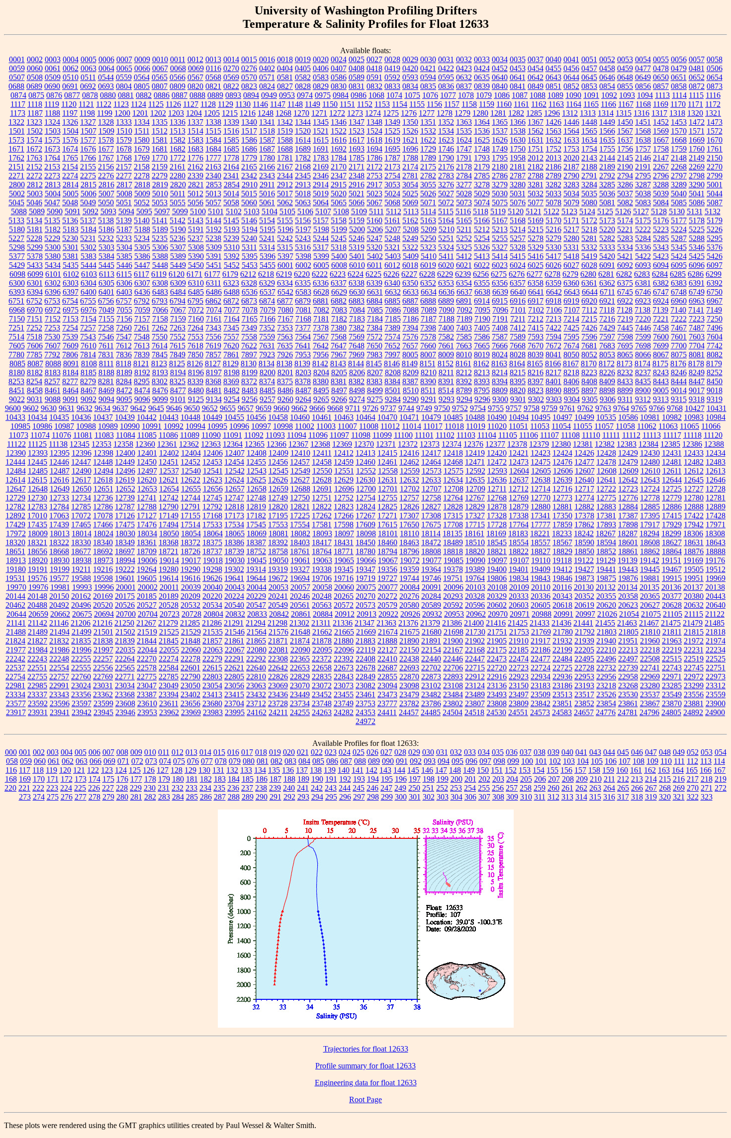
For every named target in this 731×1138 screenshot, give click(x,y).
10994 (195, 426)
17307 (409, 515)
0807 (160, 86)
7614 (160, 345)
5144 (213, 220)
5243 (303, 238)
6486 (214, 292)
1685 (231, 149)
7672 (553, 345)
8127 (213, 363)
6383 (679, 283)
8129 (231, 363)
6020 (446, 265)
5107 (323, 211)
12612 (694, 471)
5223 (661, 229)
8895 (571, 390)
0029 (410, 59)
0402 (267, 68)
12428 (606, 453)
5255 (500, 238)
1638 (643, 140)
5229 (52, 238)
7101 (518, 310)
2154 (70, 167)
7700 (679, 345)
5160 (374, 220)
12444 (15, 462)
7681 (589, 345)
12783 (37, 506)
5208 (411, 229)
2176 (446, 167)
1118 (34, 104)
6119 (159, 274)
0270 (231, 68)
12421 (519, 453)
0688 (16, 86)
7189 (464, 319)
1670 (715, 140)
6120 (176, 274)
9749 (424, 408)
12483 (716, 462)
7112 (589, 310)
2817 (124, 184)
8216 (536, 372)
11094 (296, 435)
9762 (585, 408)
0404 (285, 68)
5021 (357, 193)
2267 (661, 167)
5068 (392, 202)
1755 (607, 149)
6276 (517, 274)
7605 (17, 345)
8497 (339, 390)
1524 (374, 131)
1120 (69, 104)
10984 (716, 417)
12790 (169, 506)
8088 (53, 363)
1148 (295, 104)
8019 (482, 354)
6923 (643, 301)
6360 (571, 283)
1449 (607, 122)
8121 (141, 363)
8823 (536, 390)
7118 (607, 310)
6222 (320, 274)
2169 (321, 167)
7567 (321, 336)
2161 (177, 167)
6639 (500, 292)
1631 (536, 140)
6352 (428, 283)
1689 (303, 149)
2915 (339, 184)
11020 (497, 426)
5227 (16, 238)
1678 (124, 149)
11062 (646, 426)
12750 (300, 497)
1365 (500, 122)
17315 (453, 515)
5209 (429, 229)
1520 (303, 131)
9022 (17, 399)
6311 (213, 283)
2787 (518, 175)
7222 (679, 319)
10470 (387, 417)
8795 (482, 390)
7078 (250, 310)
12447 (81, 462)
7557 (231, 336)
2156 (106, 167)
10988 (86, 426)
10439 (125, 417)
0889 (215, 95)
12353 (101, 444)
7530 (52, 336)
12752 (344, 497)
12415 (387, 453)
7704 (697, 345)
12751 (322, 497)
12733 (59, 497)
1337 (195, 122)
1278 (445, 113)
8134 (266, 363)
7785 (34, 354)
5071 (428, 202)
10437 (103, 417)
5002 (17, 193)
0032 (464, 59)
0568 (213, 77)
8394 (500, 381)
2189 (607, 167)
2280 (177, 175)
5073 (464, 202)
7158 (160, 319)
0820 (195, 86)
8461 (53, 390)
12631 (387, 480)
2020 (571, 158)
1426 (553, 122)
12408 (257, 453)
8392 (464, 381)
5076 (518, 202)
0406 (321, 68)
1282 (516, 113)
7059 (142, 310)
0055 (661, 59)
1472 (697, 122)
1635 (607, 140)
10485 (453, 417)
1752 (553, 149)
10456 (256, 417)
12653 (147, 489)
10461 (322, 417)
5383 (88, 256)
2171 (357, 167)
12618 (103, 480)
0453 (518, 68)
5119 (498, 211)
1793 (482, 158)
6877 (285, 301)
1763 (34, 158)
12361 (167, 444)
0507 (17, 77)
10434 (37, 417)
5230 (70, 238)
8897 (589, 390)
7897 (249, 354)
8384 (392, 381)
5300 (53, 247)
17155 (190, 515)
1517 (249, 131)
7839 (142, 354)
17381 (606, 515)
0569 (231, 77)
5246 (357, 238)
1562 (536, 131)
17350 (562, 515)
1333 (124, 122)
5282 (607, 238)
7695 (625, 345)
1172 (713, 104)
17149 (169, 515)
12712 (519, 489)
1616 (339, 140)
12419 (475, 453)
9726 (370, 408)
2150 (715, 158)
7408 (500, 328)
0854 (607, 86)
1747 (464, 149)
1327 (88, 122)
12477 (584, 462)
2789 (553, 175)
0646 (607, 77)
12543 (257, 471)
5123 (569, 211)
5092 (90, 211)
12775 (606, 497)
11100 (403, 435)
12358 (123, 444)
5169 (536, 220)
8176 (678, 363)
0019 (303, 59)
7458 (661, 328)
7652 (392, 345)
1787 (392, 158)
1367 (536, 122)
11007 (347, 426)
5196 (285, 229)
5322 (410, 247)
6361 (589, 283)
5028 (464, 193)
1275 (391, 113)
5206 (375, 229)
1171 (695, 104)
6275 (499, 274)
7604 (715, 336)
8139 (302, 363)
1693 (357, 149)
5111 (376, 211)
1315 (624, 113)
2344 (285, 175)
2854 (232, 184)
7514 (16, 336)
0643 (553, 77)
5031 (518, 193)
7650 (374, 345)
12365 (255, 444)
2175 (428, 167)
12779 (672, 497)
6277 (535, 274)
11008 (368, 426)
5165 (464, 220)
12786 (103, 506)
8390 (428, 381)
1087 (520, 95)
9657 (246, 408)
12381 (583, 444)
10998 (283, 426)
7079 (267, 310)
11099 (382, 435)
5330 (553, 247)
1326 (70, 122)
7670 (536, 345)
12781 (716, 497)
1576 (70, 140)
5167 (500, 220)
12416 (409, 453)
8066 (643, 354)
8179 (714, 363)
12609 (629, 471)
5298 (17, 247)
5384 (106, 256)
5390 (196, 256)
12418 (453, 453)
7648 (357, 345)
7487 (697, 328)
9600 (13, 408)
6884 (374, 301)
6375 (625, 283)
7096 (500, 310)
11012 (390, 426)
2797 (679, 175)
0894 (251, 95)
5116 (463, 211)
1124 (138, 104)
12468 (453, 462)
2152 (34, 167)
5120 (516, 211)
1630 (518, 140)
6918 (553, 301)
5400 (339, 256)
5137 (88, 220)
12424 (562, 453)
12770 (540, 497)
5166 (482, 220)
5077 (536, 202)
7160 (196, 319)
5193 (232, 229)
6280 (588, 274)
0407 (339, 68)
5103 (252, 211)
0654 (715, 77)
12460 (365, 462)
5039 (661, 193)
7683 (607, 345)
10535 (606, 417)
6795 (195, 301)
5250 (428, 238)
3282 (553, 184)
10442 (147, 417)
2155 (88, 167)
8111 (106, 363)
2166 (267, 167)
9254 (232, 399)
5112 (393, 211)
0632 (464, 77)
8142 (320, 363)
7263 (177, 328)
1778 (231, 158)
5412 (464, 256)
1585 (231, 140)
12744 (190, 497)
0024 (339, 59)
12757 (409, 497)
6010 (357, 265)
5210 (447, 229)
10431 (717, 408)
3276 (446, 184)
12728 (716, 489)
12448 (103, 462)
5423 (661, 256)
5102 (234, 211)
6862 (213, 301)
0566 (177, 77)
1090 (573, 95)
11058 (625, 426)
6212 (248, 274)
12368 (320, 444)
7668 (518, 345)
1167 (626, 104)
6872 (231, 301)
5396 (267, 256)
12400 (125, 453)
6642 (554, 292)
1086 (502, 95)
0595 (446, 77)
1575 (52, 140)
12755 (387, 497)
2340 (213, 175)
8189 (124, 372)
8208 (393, 372)
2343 (267, 175)
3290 (697, 184)
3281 (536, 184)
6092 (625, 265)
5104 (269, 211)
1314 (606, 113)
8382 (357, 381)
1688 (285, 149)
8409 (607, 381)
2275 (88, 175)
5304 (124, 247)
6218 (266, 274)
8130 (249, 363)
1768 (124, 158)
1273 (355, 113)
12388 (714, 444)
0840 (500, 86)
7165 (250, 319)
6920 (589, 301)
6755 (88, 301)
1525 (392, 131)
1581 (160, 140)
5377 (17, 256)
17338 (519, 515)
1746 (446, 149)
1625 (482, 140)
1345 (321, 122)
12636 (497, 480)
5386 (142, 256)
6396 (53, 292)
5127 (641, 211)
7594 (553, 336)
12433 (694, 453)
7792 (52, 354)
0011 (177, 59)
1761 (715, 149)
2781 (410, 175)
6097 (715, 265)
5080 (589, 202)
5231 (88, 238)
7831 (106, 354)
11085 (147, 435)
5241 (267, 238)
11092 (254, 435)
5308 (196, 247)
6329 (267, 283)
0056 (679, 59)
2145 (625, 158)
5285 (661, 238)
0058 (715, 59)
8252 (715, 372)
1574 (34, 140)
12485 (38, 471)
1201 (140, 113)
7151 (35, 319)
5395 (250, 256)
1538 (518, 131)
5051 (124, 202)
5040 (679, 193)
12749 (278, 497)
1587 (267, 140)
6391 (697, 283)
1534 (446, 131)
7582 (446, 336)
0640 (500, 77)
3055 (428, 184)
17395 (650, 515)
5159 (357, 220)
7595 (571, 336)
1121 (86, 104)
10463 (344, 417)
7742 (715, 345)
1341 (267, 122)
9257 (267, 399)
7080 (285, 310)
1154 (399, 104)
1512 (160, 131)
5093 (108, 211)
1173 (17, 113)
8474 (142, 390)
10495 (540, 417)
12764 (453, 497)
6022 (482, 265)
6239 (463, 274)
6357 (518, 283)
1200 (122, 113)
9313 (661, 399)
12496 (125, 471)
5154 (267, 220)
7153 (71, 319)
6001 (285, 265)
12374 (451, 444)
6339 (374, 283)
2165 (249, 167)
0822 (231, 86)
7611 (106, 345)
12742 (169, 497)
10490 (497, 417)
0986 (358, 95)
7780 (16, 354)
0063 (88, 68)
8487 (303, 390)
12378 (517, 444)
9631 (67, 408)
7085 (375, 310)
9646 (174, 408)
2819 (160, 184)
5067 (374, 202)
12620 (147, 480)
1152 (364, 104)
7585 (464, 336)
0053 (625, 59)
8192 (142, 372)
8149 (410, 363)
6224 (356, 274)
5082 (625, 202)
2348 (357, 175)
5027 (446, 193)
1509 (106, 131)
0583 (321, 77)
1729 (428, 149)
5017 (285, 193)
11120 (713, 435)
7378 (321, 328)
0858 (679, 86)
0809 (177, 86)
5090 (55, 211)
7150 (17, 319)
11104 (486, 435)
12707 (432, 489)
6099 (35, 274)
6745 (625, 292)
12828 (453, 506)
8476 (160, 390)
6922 (625, 301)
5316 (303, 247)
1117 (17, 104)
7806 (70, 354)
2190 (625, 167)
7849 (177, 354)
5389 (178, 256)
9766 (657, 408)
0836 (446, 86)
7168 (303, 319)
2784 (464, 175)
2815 (88, 184)
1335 (160, 122)
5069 (410, 202)
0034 (500, 59)
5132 (713, 211)
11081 (82, 435)
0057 (697, 59)
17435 (37, 524)
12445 (37, 462)
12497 (147, 471)
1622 (428, 140)
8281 (106, 381)
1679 (142, 149)
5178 (697, 220)
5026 (428, 193)
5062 (285, 202)
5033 (553, 193)
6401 (106, 292)
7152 (53, 319)
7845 (160, 354)
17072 (81, 515)
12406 (213, 453)
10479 (431, 417)
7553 (195, 336)
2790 (571, 175)
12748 (256, 497)
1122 (103, 104)
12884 (628, 506)
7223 (697, 319)
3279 (500, 184)
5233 (124, 238)
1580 (142, 140)
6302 (53, 283)
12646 (716, 480)
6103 (89, 274)
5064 (321, 202)
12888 (694, 506)
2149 (697, 158)
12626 (278, 480)
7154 (88, 319)
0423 (464, 68)
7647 (339, 345)
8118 (123, 363)
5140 (142, 220)
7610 (88, 345)
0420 (410, 68)
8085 (17, 363)
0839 (482, 86)
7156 (124, 319)
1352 (446, 122)
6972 (53, 310)
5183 (71, 229)
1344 (303, 122)
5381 (71, 256)
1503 (53, 131)
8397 (536, 381)
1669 (697, 140)
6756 (106, 301)
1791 (464, 158)
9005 (661, 390)
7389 (392, 328)
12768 (497, 497)
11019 (475, 426)
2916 (357, 184)
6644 (590, 292)
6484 (178, 292)
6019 (428, 265)
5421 (625, 256)
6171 (194, 274)
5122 (551, 211)
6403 (124, 292)
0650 (661, 77)
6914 (482, 301)
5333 (607, 247)
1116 (713, 95)
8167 (571, 363)
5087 (715, 202)
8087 (35, 363)
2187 (571, 167)
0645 (589, 77)
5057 (213, 202)
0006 (106, 59)
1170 (678, 104)
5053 (160, 202)
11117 (672, 435)
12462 (409, 462)
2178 (464, 167)
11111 (611, 435)
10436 (81, 417)
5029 (482, 193)
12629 (344, 480)
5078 (553, 202)
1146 (260, 104)
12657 (235, 489)
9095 (124, 399)
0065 (124, 68)
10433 (15, 417)
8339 (195, 381)
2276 (106, 175)
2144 (607, 158)
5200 (357, 229)
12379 (539, 444)
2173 (392, 167)
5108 (341, 211)
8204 (321, 372)
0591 (374, 77)
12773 (562, 497)
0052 (607, 59)
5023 (374, 193)
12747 (234, 497)
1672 (34, 149)
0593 (410, 77)
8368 (213, 381)
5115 (446, 211)
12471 (475, 462)
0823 (249, 86)
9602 (31, 408)
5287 (679, 238)
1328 (106, 122)
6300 (17, 283)
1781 (285, 158)
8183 (53, 372)
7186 (411, 319)
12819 (256, 506)
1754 (589, 149)
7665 (482, 345)
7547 (124, 336)
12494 (103, 471)
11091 (232, 435)
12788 (147, 506)
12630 (365, 480)
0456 (571, 68)
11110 (591, 435)
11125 (37, 444)
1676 (88, 149)
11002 (304, 426)
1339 (231, 122)
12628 (322, 480)
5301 (71, 247)
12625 (256, 480)
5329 (536, 247)
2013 (553, 158)
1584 (213, 140)
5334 (625, 247)
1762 (16, 158)
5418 (571, 256)
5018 (303, 193)
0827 (285, 86)
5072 (446, 202)
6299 (714, 274)
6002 (303, 265)
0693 (106, 86)
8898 (607, 390)
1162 (539, 104)
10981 (650, 417)
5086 (697, 202)
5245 (339, 238)
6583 (303, 292)
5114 (428, 211)
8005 (410, 354)
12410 (300, 453)
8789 (464, 390)
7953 (303, 354)
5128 (659, 211)
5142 (177, 220)
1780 (267, 158)
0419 (392, 68)
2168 (303, 167)
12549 (300, 471)
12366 (276, 444)
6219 (284, 274)
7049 (106, 310)
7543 (88, 336)
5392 (232, 256)
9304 (572, 399)
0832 (374, 86)
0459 (625, 68)
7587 (500, 336)
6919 (571, 301)
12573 (432, 471)
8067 (661, 354)
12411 (322, 453)
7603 (697, 336)
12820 (278, 506)
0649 (643, 77)
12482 (694, 462)
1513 (177, 131)
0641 (518, 77)
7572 (374, 336)
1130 (243, 104)
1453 (679, 122)
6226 (391, 274)
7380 (339, 328)
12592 (475, 471)
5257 (518, 238)
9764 (621, 408)
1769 (142, 158)
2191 (643, 167)
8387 (410, 381)
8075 (679, 354)
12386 (692, 444)
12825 (387, 506)
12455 (256, 462)
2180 (500, 167)
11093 (275, 435)
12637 (519, 480)
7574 (392, 336)
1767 (106, 158)
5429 (17, 265)
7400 (446, 328)
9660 (281, 408)
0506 (715, 68)
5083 (643, 202)
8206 (357, 372)
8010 (464, 354)
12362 (189, 444)
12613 (716, 471)
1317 (659, 113)
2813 (53, 184)
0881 (126, 95)
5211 (464, 229)
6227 (409, 274)
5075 (500, 202)
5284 (643, 238)
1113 (662, 95)
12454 (234, 462)
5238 (213, 238)
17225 (300, 515)
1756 (625, 149)
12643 (650, 480)
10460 (300, 417)
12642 (628, 480)
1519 (285, 131)
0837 (464, 86)
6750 (715, 292)
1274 (373, 113)
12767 (475, 497)
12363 (211, 444)
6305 (106, 283)
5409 (411, 256)
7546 (106, 336)
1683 (195, 149)
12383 (627, 444)
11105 (507, 435)
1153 (382, 104)
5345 (679, 247)
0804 (124, 86)
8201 (285, 372)
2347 (339, 175)
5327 (500, 247)
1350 (410, 122)
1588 (285, 140)
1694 (374, 149)
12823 (344, 506)
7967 (339, 354)
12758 (431, 497)
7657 (410, 345)
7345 (231, 328)
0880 (108, 95)
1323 (34, 122)
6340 (392, 283)
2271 (16, 175)
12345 (80, 444)
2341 (231, 175)
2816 (106, 184)
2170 (339, 167)
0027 (374, 59)
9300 (500, 399)
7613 (142, 345)
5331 (571, 247)
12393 (38, 453)
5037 (625, 193)
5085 (679, 202)
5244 (321, 238)
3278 (482, 184)
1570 (679, 131)
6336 (321, 283)
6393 (17, 292)
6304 (88, 283)
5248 (392, 238)
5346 (697, 247)
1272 (337, 113)
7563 (285, 336)
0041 (571, 59)
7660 (428, 345)
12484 (16, 471)
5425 (697, 256)
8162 (481, 363)
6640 (518, 292)
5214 (518, 229)
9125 (196, 399)
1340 (249, 122)
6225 (373, 274)
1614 (303, 140)
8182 (35, 372)
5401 (357, 256)
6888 (428, 301)
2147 (661, 158)
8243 (661, 372)
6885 (392, 301)
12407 (235, 453)
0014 (231, 59)
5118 (480, 211)
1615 (321, 140)
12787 (125, 506)
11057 (604, 426)
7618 (195, 345)
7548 (142, 336)
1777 (213, 158)
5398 (303, 256)
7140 (678, 310)
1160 (504, 104)
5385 (124, 256)
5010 (160, 193)
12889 (716, 506)
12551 (344, 471)
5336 (643, 247)
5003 (35, 193)
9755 (496, 408)
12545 (278, 471)
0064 (106, 68)
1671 (16, 149)
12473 (519, 462)
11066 (711, 426)
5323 (428, 247)
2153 (52, 167)
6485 (196, 292)
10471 (409, 417)
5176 (661, 220)
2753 (374, 175)
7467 (679, 328)
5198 (321, 229)
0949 (269, 95)
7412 (518, 328)
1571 (697, 131)
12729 (15, 497)
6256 (481, 274)
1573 (16, 140)
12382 (605, 444)
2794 (625, 175)
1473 (715, 122)
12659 (278, 489)
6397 (71, 292)
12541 (213, 471)
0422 (446, 68)
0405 (303, 68)
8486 (285, 390)
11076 (61, 435)
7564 (303, 336)
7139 (660, 310)
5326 (482, 247)
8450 (715, 381)
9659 (264, 408)
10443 (169, 417)
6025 (536, 265)
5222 (643, 229)
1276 (409, 113)
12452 (190, 462)
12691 (322, 489)
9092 (88, 399)
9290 (411, 399)
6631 (375, 292)
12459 (344, 462)
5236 (177, 238)
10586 (628, 417)
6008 (339, 265)
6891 (464, 301)
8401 (553, 381)
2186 (553, 167)
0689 (34, 86)
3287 (643, 184)
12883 (606, 506)
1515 (213, 131)
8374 (267, 381)
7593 (536, 336)
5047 (52, 202)
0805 (142, 86)
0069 (196, 68)
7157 (142, 319)
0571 (267, 77)
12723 (628, 489)
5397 (285, 256)
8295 (142, 381)
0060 (35, 68)
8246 (679, 372)
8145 (374, 363)
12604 (519, 471)
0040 (553, 59)
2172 (374, 167)
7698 (643, 345)
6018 (410, 265)
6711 (607, 292)
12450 (147, 462)
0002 (35, 59)
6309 (178, 283)
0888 (197, 95)
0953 (287, 95)
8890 (553, 390)
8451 (17, 390)
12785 (81, 506)
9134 (214, 399)
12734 (81, 497)
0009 (142, 59)
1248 (266, 113)
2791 (589, 175)
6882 (339, 301)
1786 (374, 158)
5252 (464, 238)
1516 (231, 131)
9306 (608, 399)
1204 (194, 113)
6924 (661, 301)
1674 (70, 149)
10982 (672, 417)
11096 (318, 435)
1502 (35, 131)
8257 (52, 381)
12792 (212, 506)
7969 (357, 354)
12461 (387, 462)
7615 (177, 345)
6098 (17, 274)
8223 (589, 372)
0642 (536, 77)
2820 (178, 184)
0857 (661, 86)
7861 (231, 354)
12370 (364, 444)
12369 (342, 444)
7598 (625, 336)
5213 (500, 229)
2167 (285, 167)
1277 (427, 113)
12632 (409, 480)
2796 (661, 175)
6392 (715, 283)
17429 (15, 524)
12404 (191, 453)
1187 (35, 113)
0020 (321, 59)
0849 (536, 86)
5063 (303, 202)
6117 (141, 274)
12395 (60, 453)
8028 (518, 354)
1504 (71, 131)
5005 (71, 193)
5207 (393, 229)
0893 (233, 95)
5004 (53, 193)
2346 (321, 175)
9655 (228, 408)
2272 (34, 175)
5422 (643, 256)
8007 (428, 354)
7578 (428, 336)
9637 (120, 408)
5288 (697, 238)
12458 (322, 462)
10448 (190, 417)
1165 (591, 104)
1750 (518, 149)
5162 (410, 220)
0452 (500, 68)
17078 (103, 515)
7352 (267, 328)
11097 (339, 435)
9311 (625, 399)
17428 (716, 515)
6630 (357, 292)
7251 (16, 328)
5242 (285, 238)
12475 (540, 462)
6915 (500, 301)
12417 (431, 453)
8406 (571, 381)
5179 (715, 220)
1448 (589, 122)
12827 (431, 506)
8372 (249, 381)
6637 (464, 292)
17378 (584, 515)
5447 (142, 265)
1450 (625, 122)
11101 (424, 435)
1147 (277, 104)
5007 (106, 193)
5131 (695, 211)
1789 (428, 158)
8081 (697, 354)
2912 (285, 184)
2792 (607, 175)
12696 (344, 489)
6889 (446, 301)
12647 (16, 489)
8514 (446, 390)
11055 (582, 426)
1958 (518, 158)
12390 (16, 453)
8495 (321, 390)
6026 (553, 265)
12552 (366, 471)
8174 (642, 363)
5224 (679, 229)
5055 (177, 202)
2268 (679, 167)
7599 (643, 336)
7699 (661, 345)
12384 (648, 444)
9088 (53, 399)
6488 (232, 292)
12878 (497, 506)
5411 (446, 256)
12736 (103, 497)
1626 (500, 140)
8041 (553, 354)
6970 (35, 310)
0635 (482, 77)
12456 (278, 462)
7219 (625, 319)
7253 (52, 328)
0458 (607, 68)
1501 (17, 131)
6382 (661, 283)
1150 (330, 104)
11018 (454, 426)
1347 (357, 122)
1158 (469, 104)
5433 (35, 265)
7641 (303, 345)
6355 (482, 283)
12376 (473, 444)
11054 (561, 426)
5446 (124, 265)
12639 (562, 480)
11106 (528, 435)
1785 (357, 158)
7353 (285, 328)
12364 (233, 444)
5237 (195, 238)
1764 (52, 158)
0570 (249, 77)
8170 (589, 363)
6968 (17, 310)
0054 (643, 59)
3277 (464, 184)
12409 (278, 453)
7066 (160, 310)
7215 (589, 319)
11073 (18, 435)
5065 (339, 202)
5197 (303, 229)
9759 (549, 408)
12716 (562, 489)
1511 (142, 131)
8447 (697, 381)
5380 (53, 256)
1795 (500, 158)
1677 (106, 149)
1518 (267, 131)
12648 (38, 489)
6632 (393, 292)
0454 (536, 68)
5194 (250, 229)
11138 (58, 444)
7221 (661, 319)
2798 (697, 175)
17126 (125, 515)
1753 (571, 149)
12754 (365, 497)
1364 (482, 122)
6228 (427, 274)
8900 (643, 390)
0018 (285, 59)
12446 (59, 462)
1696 (410, 149)
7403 (464, 328)
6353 (446, 283)
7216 (607, 319)
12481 (672, 462)
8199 (250, 372)
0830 (339, 86)
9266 (339, 399)
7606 (35, 345)
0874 (18, 95)
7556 (213, 336)
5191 (196, 229)
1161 (521, 104)
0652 (697, 77)
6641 (536, 292)
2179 (482, 167)
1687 (267, 149)
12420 (497, 453)
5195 (267, 229)
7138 (642, 310)
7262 (160, 328)
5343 (661, 247)
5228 (34, 238)
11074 (40, 435)
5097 (162, 211)
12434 (716, 453)
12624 (234, 480)
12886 (672, 506)
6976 (88, 310)
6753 (52, 301)
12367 (298, 444)
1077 (448, 95)
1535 (464, 131)
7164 (232, 319)
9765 (639, 408)
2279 (160, 175)
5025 (410, 193)
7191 (500, 319)
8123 (159, 363)
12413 (365, 453)
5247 (374, 238)
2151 (16, 167)
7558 (249, 336)
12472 (497, 462)
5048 (70, 202)
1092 (609, 95)
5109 (359, 211)
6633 (411, 292)
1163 (556, 104)
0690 (52, 86)
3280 (518, 184)
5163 (428, 220)
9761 (567, 408)
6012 (392, 265)
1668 (679, 140)
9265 (321, 399)
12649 (60, 489)
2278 (142, 175)
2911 (267, 184)
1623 (446, 140)
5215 (536, 229)
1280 (480, 113)
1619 (392, 140)
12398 (103, 453)
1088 (538, 95)
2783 (446, 175)
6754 (70, 301)
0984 (341, 95)
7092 (464, 310)
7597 (607, 336)
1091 (591, 95)
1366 (518, 122)
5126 (623, 211)
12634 (453, 480)
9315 (679, 399)
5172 (589, 220)
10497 (562, 417)
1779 (249, 158)
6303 (71, 283)
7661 (446, 345)
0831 (357, 86)
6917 (536, 301)
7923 (267, 354)
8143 (338, 363)
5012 (195, 193)
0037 (536, 59)
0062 (71, 68)
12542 (235, 471)
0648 (625, 77)
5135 (52, 220)
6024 (518, 265)
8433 (625, 381)
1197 (70, 113)
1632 (553, 140)
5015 (249, 193)
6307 (142, 283)
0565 (160, 77)
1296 (552, 113)
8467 (88, 390)
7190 (482, 319)
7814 (88, 354)
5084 (661, 202)
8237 (643, 372)
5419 (589, 256)
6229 (445, 274)
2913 (303, 184)
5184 (88, 229)
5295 (715, 238)
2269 (697, 167)
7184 (375, 319)
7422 (553, 328)
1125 (156, 104)
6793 (160, 301)
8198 (232, 372)
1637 (625, 140)
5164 (446, 220)
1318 (677, 113)
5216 (553, 229)
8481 (214, 390)
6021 (464, 265)
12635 (475, 480)
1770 (160, 158)
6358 (536, 283)
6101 (53, 274)
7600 (661, 336)
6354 (464, 283)
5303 (106, 247)
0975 (323, 95)
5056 (195, 202)
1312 (570, 113)
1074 (394, 95)
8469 (106, 390)
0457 (589, 68)
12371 (386, 444)
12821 (300, 506)
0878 (90, 95)
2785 (482, 175)
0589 (357, 77)
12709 (475, 489)
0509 (53, 77)
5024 (392, 193)
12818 (234, 506)
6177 (212, 274)
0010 (160, 59)
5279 (553, 238)
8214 (500, 372)
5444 (88, 265)
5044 (715, 193)
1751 (536, 149)
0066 (142, 68)
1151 (347, 104)
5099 (180, 211)
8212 (464, 372)
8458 (35, 390)
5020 (339, 193)
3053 (392, 184)
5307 (178, 247)
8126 (195, 363)
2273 (52, 175)
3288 (661, 184)
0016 (267, 59)
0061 (53, 68)
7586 (482, 336)
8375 (285, 381)
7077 (232, 310)
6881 (321, 301)
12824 (365, 506)
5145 (231, 220)
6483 (160, 292)
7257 (88, 328)
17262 (322, 515)
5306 (160, 247)
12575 (453, 471)
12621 (169, 480)
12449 (125, 462)
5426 (715, 256)
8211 (446, 372)
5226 (715, 229)
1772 (177, 158)
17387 (628, 515)
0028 (392, 59)
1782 (303, 158)
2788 (536, 175)
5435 (71, 265)
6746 (643, 292)
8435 (643, 381)
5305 (142, 247)
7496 (715, 328)
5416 (536, 256)
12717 (584, 489)
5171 (571, 220)
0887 (179, 95)
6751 (16, 301)
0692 (88, 86)
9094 (106, 399)
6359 (553, 283)
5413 (482, 256)
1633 (571, 140)
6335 (303, 283)
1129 (225, 104)
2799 (715, 175)
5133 (16, 220)
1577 (88, 140)
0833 (392, 86)
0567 (195, 77)
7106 (554, 310)
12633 (431, 480)
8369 (231, 381)
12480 (650, 462)
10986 (42, 426)
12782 (15, 506)
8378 (303, 381)
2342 (249, 175)
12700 (366, 489)
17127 (147, 515)
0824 (267, 86)
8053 (607, 354)
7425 (571, 328)
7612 (124, 345)
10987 (64, 426)
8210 (429, 372)
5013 (213, 193)
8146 (392, 363)
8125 (177, 363)
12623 (212, 480)
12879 (519, 506)
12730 (37, 497)
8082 (715, 354)
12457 (300, 462)
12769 (519, 497)
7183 (357, 319)
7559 (267, 336)
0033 (482, 59)
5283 (625, 238)
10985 (20, 426)
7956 (321, 354)
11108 (570, 435)
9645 (156, 408)
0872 (697, 86)
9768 (675, 408)
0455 (553, 68)
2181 (518, 167)
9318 (697, 399)
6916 (518, 301)
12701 (388, 489)
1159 (486, 104)
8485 (267, 390)
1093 (627, 95)
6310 (196, 283)
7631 (267, 345)
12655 (191, 489)
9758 (532, 408)
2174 (410, 167)
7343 (213, 328)
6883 (357, 301)
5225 (697, 229)
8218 (571, 372)
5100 (198, 211)
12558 (388, 471)
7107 (572, 310)
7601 (679, 336)
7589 (518, 336)
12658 (257, 489)
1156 (434, 104)
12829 (475, 506)
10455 (234, 417)
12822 (322, 506)
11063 (668, 426)
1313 (588, 113)
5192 (214, 229)
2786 (500, 175)
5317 (321, 247)
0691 (70, 86)
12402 (169, 453)
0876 (54, 95)
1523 (357, 131)
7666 (500, 345)
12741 (147, 497)
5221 (625, 229)
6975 (71, 310)
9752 (460, 408)
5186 (106, 229)
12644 (672, 480)
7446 (643, 328)
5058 (231, 202)
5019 (321, 193)
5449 (178, 265)
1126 (173, 104)
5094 (126, 211)
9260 (285, 399)
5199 (339, 229)
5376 (715, 247)
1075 (412, 95)
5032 (536, 193)
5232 (106, 238)
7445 (625, 328)
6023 (500, 265)
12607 (585, 471)
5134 (34, 220)
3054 (410, 184)
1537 (500, 131)
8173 (625, 363)
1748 (482, 149)
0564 (142, 77)
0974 (305, 95)
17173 (234, 515)
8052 (589, 354)
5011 (177, 193)
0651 (679, 77)
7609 (71, 345)
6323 (231, 283)
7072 (196, 310)
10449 (212, 417)
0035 (518, 59)
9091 (71, 399)
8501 (393, 390)
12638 (540, 480)
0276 (249, 68)
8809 (500, 390)
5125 (605, 211)
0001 (17, 59)
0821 (213, 86)
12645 (694, 480)
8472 (124, 390)
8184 (71, 372)
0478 (661, 68)
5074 (482, 202)
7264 (195, 328)
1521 (321, 131)
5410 (429, 256)
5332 (589, 247)
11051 (518, 426)
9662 (299, 408)
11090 (211, 435)
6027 (571, 265)
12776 (628, 497)
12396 (81, 453)
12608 (607, 471)
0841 (518, 86)
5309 (214, 247)
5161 (392, 220)
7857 (213, 354)
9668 (335, 408)
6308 (160, 283)
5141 (160, 220)
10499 (584, 417)
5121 (534, 211)
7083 (339, 310)
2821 (196, 184)
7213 (553, 319)
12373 (430, 444)
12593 (497, 471)
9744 (406, 408)
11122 (16, 444)
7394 (410, 328)
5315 (285, 247)
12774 (584, 497)
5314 (267, 247)
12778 (650, 497)
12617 (81, 480)
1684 (213, 149)
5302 (88, 247)
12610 (650, 471)
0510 (71, 77)
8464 (71, 390)
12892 (15, 515)
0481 (697, 68)
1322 (16, 122)
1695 (392, 149)
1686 (249, 149)
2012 (536, 158)
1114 (679, 95)
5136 (70, 220)
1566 (607, 131)
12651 (103, 489)
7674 (571, 345)
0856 (643, 86)
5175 (643, 220)
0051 (589, 59)
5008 (124, 193)
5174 (625, 220)
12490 (81, 471)
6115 (124, 274)
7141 (696, 310)
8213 (482, 372)
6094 (661, 265)
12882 (584, 506)
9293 (447, 399)
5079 (571, 202)
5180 (17, 229)
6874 (267, 301)
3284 (589, 184)
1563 (553, 131)
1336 (177, 122)
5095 (144, 211)
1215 (230, 113)
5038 (643, 193)
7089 (429, 310)
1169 (660, 104)
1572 (715, 131)
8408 (589, 381)
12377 (495, 444)
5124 (587, 211)
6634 (429, 292)
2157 (124, 167)
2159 (160, 167)
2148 (679, 158)
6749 (697, 292)
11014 (411, 426)
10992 (173, 426)
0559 (124, 77)
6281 (606, 274)
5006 (88, 193)
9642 (138, 408)
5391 (214, 256)
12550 (322, 471)
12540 (191, 471)
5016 (267, 193)
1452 (661, 122)
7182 (339, 319)
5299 (35, 247)
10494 (519, 417)
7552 (177, 336)
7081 (303, 310)
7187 (429, 319)
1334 (142, 122)
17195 (278, 515)
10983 (694, 417)
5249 (410, 238)
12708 (453, 489)
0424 (482, 68)
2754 (392, 175)
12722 (606, 489)
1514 (195, 131)
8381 (339, 381)
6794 (177, 301)
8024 (500, 354)
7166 (267, 319)
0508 (35, 77)
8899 (625, 390)
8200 (267, 372)
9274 (357, 399)
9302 (536, 399)
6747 (661, 292)
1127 (190, 104)
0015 (249, 59)
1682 (177, 149)
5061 (267, 202)
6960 (679, 301)
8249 (697, 372)
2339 (195, 175)
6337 (339, 283)
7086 (393, 310)
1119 (51, 104)
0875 (36, 95)
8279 (88, 381)
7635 (285, 345)
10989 (108, 426)
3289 (679, 184)
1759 (679, 149)
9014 (679, 390)
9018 (715, 390)
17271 (387, 515)
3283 (571, 184)
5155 (285, 220)
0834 (410, 86)
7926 (285, 354)
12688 (300, 489)
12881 (562, 506)
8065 (625, 354)
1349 (392, 122)
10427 (695, 408)
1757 (643, 149)
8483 (250, 390)
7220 (643, 319)
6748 (679, 292)
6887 (410, 301)
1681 (160, 149)
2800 (17, 184)
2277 (124, 175)
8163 (499, 363)
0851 (553, 86)
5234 (142, 238)
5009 (142, 193)
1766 (88, 158)
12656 (213, 489)
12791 (190, 506)
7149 (714, 310)
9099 (160, 399)
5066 (357, 202)
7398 (428, 328)
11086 (168, 435)
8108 (89, 363)
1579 (124, 140)
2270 (715, 167)
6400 (88, 292)
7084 (357, 310)
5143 (195, 220)
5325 (464, 247)
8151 (428, 363)
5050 (106, 202)
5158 (339, 220)
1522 (339, 131)
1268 (283, 113)
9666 (317, 408)
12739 (125, 497)
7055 (124, 310)
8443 (661, 381)
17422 (694, 515)
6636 (447, 292)
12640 (584, 480)
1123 (121, 104)
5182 (53, 229)
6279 (570, 274)
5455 (267, 265)
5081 (607, 202)
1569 (661, 131)
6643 (572, 292)
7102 (536, 310)
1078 (466, 95)
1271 (319, 113)
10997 (261, 426)
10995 (217, 426)
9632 (84, 408)
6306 (124, 283)
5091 (73, 211)
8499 (375, 390)
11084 (125, 435)
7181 (321, 319)
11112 (631, 435)
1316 (641, 113)
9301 (518, 399)
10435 (59, 417)
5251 (446, 238)
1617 (357, 140)
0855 (625, 86)
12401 (147, 453)
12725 (672, 489)
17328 (497, 515)
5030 (500, 193)
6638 (482, 292)
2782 (428, 175)
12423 (540, 453)
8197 (214, 372)
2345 (303, 175)
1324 (52, 122)
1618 (374, 140)
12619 (125, 480)
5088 (19, 211)
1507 (88, 131)
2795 (643, 175)
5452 (232, 265)
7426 (589, 328)
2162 (195, 167)
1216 (248, 113)
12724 (650, 489)
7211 (518, 319)
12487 (60, 471)
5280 (571, 238)
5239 (231, 238)
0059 (17, 68)
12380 (561, 444)
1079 (484, 95)
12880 (540, 506)
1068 (376, 95)
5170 (553, 220)
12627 (300, 480)
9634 (102, 408)
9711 (353, 408)
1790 (446, 158)
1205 (212, 113)
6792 (142, 301)
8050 (571, 354)
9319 (715, 399)
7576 (410, 336)
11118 (692, 435)
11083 (104, 435)
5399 (321, 256)
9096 (142, 399)
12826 (409, 506)
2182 (536, 167)
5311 (249, 247)
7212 (536, 319)
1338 (213, 122)
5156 (303, 220)
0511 (88, 77)
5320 (374, 247)
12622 (190, 480)
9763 (603, 408)
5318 (339, 247)
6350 (410, 283)
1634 (589, 140)
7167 (285, 319)
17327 (475, 515)
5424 (679, 256)
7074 (214, 310)
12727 (694, 489)
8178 (696, 363)
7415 (536, 328)
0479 (679, 68)
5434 (53, 265)
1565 (589, 131)
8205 (339, 372)
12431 (672, 453)
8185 (88, 372)
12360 (145, 444)
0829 (321, 86)
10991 (152, 426)
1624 (464, 140)
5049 (88, 202)
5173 (607, 220)
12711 (497, 489)
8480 (196, 390)
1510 (124, 131)
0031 (446, 59)
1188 (52, 113)
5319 (357, 247)
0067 (160, 68)
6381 (643, 283)
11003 (326, 426)
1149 (312, 104)
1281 (498, 113)
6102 (71, 274)
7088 (411, 310)
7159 (178, 319)
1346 (339, 122)
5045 (16, 202)
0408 (357, 68)
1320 (695, 113)
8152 (446, 363)
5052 (142, 202)
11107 (549, 435)
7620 (231, 345)
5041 (697, 193)
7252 (34, 328)
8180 (17, 372)
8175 (660, 363)
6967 (715, 301)
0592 (392, 77)
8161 (463, 363)
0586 (339, 77)
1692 (339, 149)
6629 (339, 292)
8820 (518, 390)
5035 (589, 193)
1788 (410, 158)
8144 (356, 363)
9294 (464, 399)
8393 (482, 381)
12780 (694, 497)
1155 (417, 104)
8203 (303, 372)
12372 (408, 444)
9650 (192, 408)
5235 (160, 238)
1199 (104, 113)
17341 (540, 515)
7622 (249, 345)
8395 (518, 381)
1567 (625, 131)
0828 (303, 86)
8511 (428, 390)
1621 (410, 140)
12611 (672, 471)
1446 (571, 122)
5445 (106, 265)
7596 (589, 336)
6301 (35, 283)
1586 (249, 140)
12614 (15, 480)
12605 (541, 471)
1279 (462, 113)
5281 (589, 238)
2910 (250, 184)
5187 (124, 229)
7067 (178, 310)
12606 (563, 471)
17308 (431, 515)
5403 (393, 256)
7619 (213, 345)
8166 (553, 363)
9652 (210, 408)
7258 (106, 328)
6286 (696, 274)
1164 (573, 104)
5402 (375, 256)
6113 (106, 274)
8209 (411, 372)
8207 (375, 372)
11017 (433, 426)
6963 (697, 301)
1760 (697, 149)
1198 (87, 113)
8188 (106, 372)
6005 (321, 265)
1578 (106, 140)
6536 (250, 292)
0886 (162, 95)
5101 (216, 211)
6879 (303, 301)
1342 (285, 122)
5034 (571, 193)
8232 (625, 372)
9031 (35, 399)
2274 (70, 175)
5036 (607, 193)
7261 (142, 328)
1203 (176, 113)
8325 (177, 381)
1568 (643, 131)
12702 (410, 489)
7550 (160, 336)
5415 (518, 256)
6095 (679, 265)
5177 (679, 220)
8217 (553, 372)
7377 (303, 328)
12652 (125, 489)
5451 (214, 265)
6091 (607, 265)
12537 (169, 471)
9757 (514, 408)
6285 (678, 274)
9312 (643, 399)
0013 (213, 59)
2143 (589, 158)
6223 (338, 274)
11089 (189, 435)
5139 (124, 220)
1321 (713, 113)
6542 (285, 292)
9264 (303, 399)
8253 (16, 381)
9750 (442, 408)
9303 (554, 399)
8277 (70, 381)
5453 (250, 265)
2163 (213, 167)
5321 (392, 247)
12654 (169, 489)
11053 (539, 426)
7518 (34, 336)
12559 (410, 471)
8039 (536, 354)
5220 (607, 229)
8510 (411, 390)
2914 (321, 184)
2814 (71, 184)
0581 (285, 77)
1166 (608, 104)
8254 (34, 381)
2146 (643, 158)
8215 (518, 372)
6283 (642, 274)
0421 (428, 68)
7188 (447, 319)
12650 (81, 489)
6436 (142, 292)
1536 (482, 131)
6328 (249, 283)
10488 (475, 417)
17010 (37, 515)
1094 (645, 95)
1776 (195, 158)
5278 (536, 238)
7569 (357, 336)
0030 (428, 59)
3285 (607, 184)
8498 (357, 390)
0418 (374, 68)
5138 (106, 220)
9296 (482, 399)
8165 (535, 363)
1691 (321, 149)
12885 (650, 506)
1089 (555, 95)
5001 (715, 184)
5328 (518, 247)
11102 (445, 435)
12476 (562, 462)
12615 (37, 480)
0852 (571, 86)
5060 (249, 202)
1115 (696, 95)
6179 (230, 274)
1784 (339, 158)
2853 (214, 184)
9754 (478, 408)
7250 (715, 319)
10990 (130, 426)
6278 (552, 274)
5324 (446, 247)
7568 (339, 336)
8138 (284, 363)
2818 (142, 184)
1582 (177, 140)
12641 (606, 480)
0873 (715, 86)
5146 (249, 220)
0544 (106, 77)
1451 (643, 122)
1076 (430, 95)
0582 (303, 77)
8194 (178, 372)
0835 (428, 86)
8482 (232, 390)
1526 (410, 131)
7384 (374, 328)
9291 (429, 399)
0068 (178, 68)
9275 (375, 399)
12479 (628, 462)
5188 (142, 229)
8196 (196, 372)
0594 (428, 77)
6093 (643, 265)
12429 (628, 453)
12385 (670, 444)
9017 (697, 390)
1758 (661, 149)
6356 (500, 283)
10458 (278, 417)
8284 (124, 381)
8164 (517, 363)
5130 (677, 211)
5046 (34, 202)
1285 (534, 113)
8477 (178, 390)
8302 (160, 381)
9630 (49, 408)
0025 (357, 59)
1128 (208, 104)
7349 (249, 328)
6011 (374, 265)
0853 (589, 86)
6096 (697, 265)
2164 (231, 167)
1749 (500, 149)
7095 (482, 310)
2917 (374, 184)
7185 (393, 319)
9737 (388, 408)
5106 (305, 211)
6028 (589, 265)
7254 (70, 328)
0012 (195, 59)
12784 (59, 506)
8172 (607, 363)
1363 (464, 122)
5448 (160, 265)
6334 (285, 283)
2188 (589, 167)
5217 (571, 229)
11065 (689, 426)
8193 (160, 372)
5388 (160, 256)
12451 (169, 462)
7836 (124, 354)
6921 (607, 301)
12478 (606, 462)
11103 (466, 435)
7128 (625, 310)
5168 (518, 220)
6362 (607, 283)
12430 (650, 453)
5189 (160, 229)
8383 (374, 381)
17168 (212, 515)
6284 (660, 274)
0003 (53, 59)
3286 (625, 184)
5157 (321, 220)
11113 (651, 435)
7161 (214, 319)
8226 (607, 372)
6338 (357, 283)
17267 (365, 515)
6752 (34, 301)
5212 (482, 229)
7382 (357, 328)
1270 (301, 113)
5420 (607, 256)
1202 (158, 113)
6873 (249, 301)
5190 (178, 229)
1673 (52, 149)
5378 (35, 256)
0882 (144, 95)
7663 (464, 345)
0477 (643, 68)
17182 (256, 515)
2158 (142, 167)
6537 (267, 292)
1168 (643, 104)
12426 (584, 453)
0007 (124, 59)
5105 (287, 211)
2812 (35, 184)
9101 (178, 399)
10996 (239, 426)
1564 (571, 131)
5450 (196, 265)
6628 (321, 292)
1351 (428, 122)
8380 (321, 381)
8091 (71, 363)
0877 (72, 95)
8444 (679, 381)
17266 (344, 515)
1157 (451, 104)
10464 (365, 417)
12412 (344, 453)
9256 (250, 399)
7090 (447, 310)
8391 (446, 381)
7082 (321, 310)
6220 (302, 274)
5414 (500, 256)
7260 (124, 328)
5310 (232, 247)
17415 (672, 515)
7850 (195, 354)
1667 (661, 140)
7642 (321, 345)
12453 (212, 462)
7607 (53, 345)
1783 (321, 158)
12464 (431, 462)
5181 (35, 229)
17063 (59, 515)
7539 (70, 336)
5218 (589, 229)
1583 (195, 140)
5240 (249, 238)
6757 (124, 301)
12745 (212, 497)
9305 (590, 399)
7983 (374, 354)
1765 (70, 158)
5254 (482, 238)
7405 (482, 328)
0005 (88, 59)
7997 (392, 354)
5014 (231, 193)
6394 (35, 292)
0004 (71, 59)
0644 (571, 77)
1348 (374, 122)
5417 (553, 256)
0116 (213, 68)
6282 (624, 274)
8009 (446, 354)
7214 (571, 319)
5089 (37, 211)
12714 (540, 489)
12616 (59, 480)
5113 (411, 211)
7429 (607, 328)
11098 (360, 435)
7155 (106, 319)
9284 (393, 399)
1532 (428, 131)
